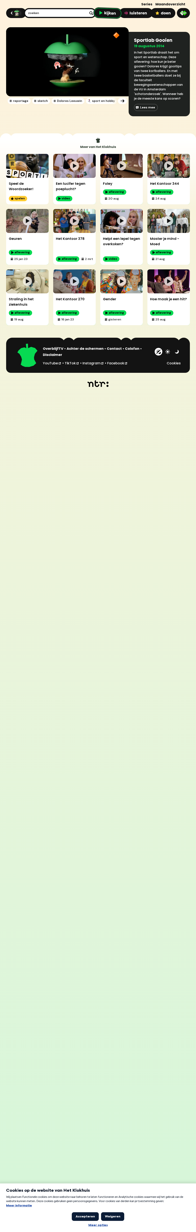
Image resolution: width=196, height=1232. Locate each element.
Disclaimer (52, 354)
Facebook (117, 363)
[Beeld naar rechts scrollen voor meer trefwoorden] (122, 101)
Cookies (174, 363)
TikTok (72, 363)
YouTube (52, 363)
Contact (114, 348)
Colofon (132, 348)
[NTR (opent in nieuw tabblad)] (98, 383)
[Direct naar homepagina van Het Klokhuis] (27, 356)
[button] (67, 61)
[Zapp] (183, 13)
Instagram (93, 363)
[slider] (69, 79)
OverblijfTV (53, 348)
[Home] (15, 13)
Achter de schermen (85, 348)
